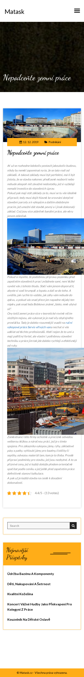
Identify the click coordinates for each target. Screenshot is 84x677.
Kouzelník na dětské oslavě (28, 619)
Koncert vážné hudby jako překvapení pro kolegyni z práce (39, 606)
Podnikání (55, 142)
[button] (77, 9)
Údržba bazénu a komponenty (30, 574)
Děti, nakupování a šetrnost (29, 584)
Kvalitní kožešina (20, 594)
